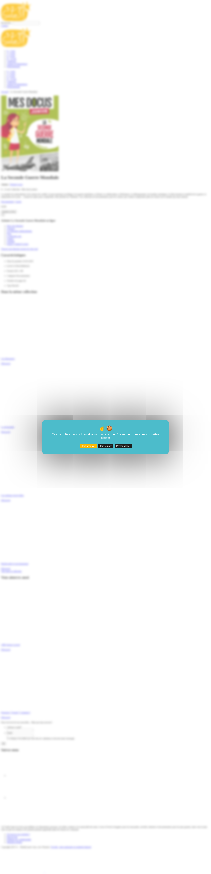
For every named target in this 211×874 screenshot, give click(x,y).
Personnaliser (123, 446)
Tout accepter (88, 446)
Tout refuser (106, 446)
